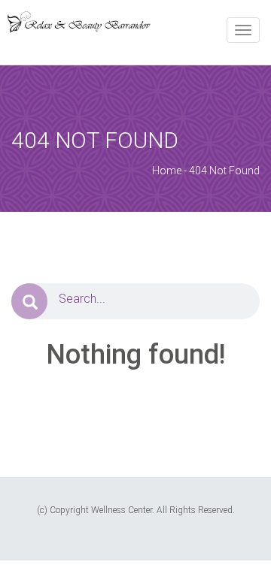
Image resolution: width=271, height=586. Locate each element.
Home (166, 171)
